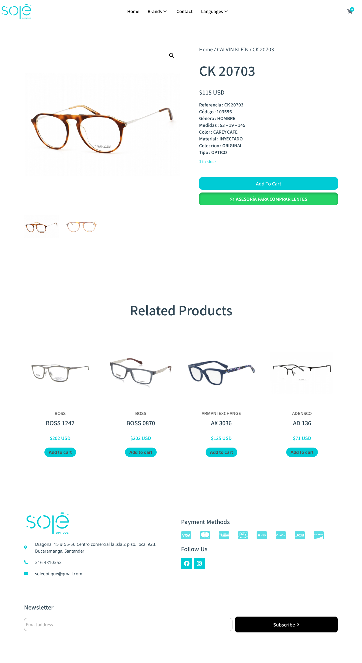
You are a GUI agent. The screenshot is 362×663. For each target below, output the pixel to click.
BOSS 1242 (60, 423)
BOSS (60, 413)
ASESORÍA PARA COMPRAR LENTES (271, 199)
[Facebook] (186, 563)
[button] (172, 55)
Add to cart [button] (60, 452)
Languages (212, 11)
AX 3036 (221, 423)
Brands (155, 11)
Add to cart (268, 183)
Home (133, 11)
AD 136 (302, 423)
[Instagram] (199, 563)
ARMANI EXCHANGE (221, 413)
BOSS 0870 (140, 423)
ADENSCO (302, 413)
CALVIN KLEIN (233, 49)
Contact (184, 11)
